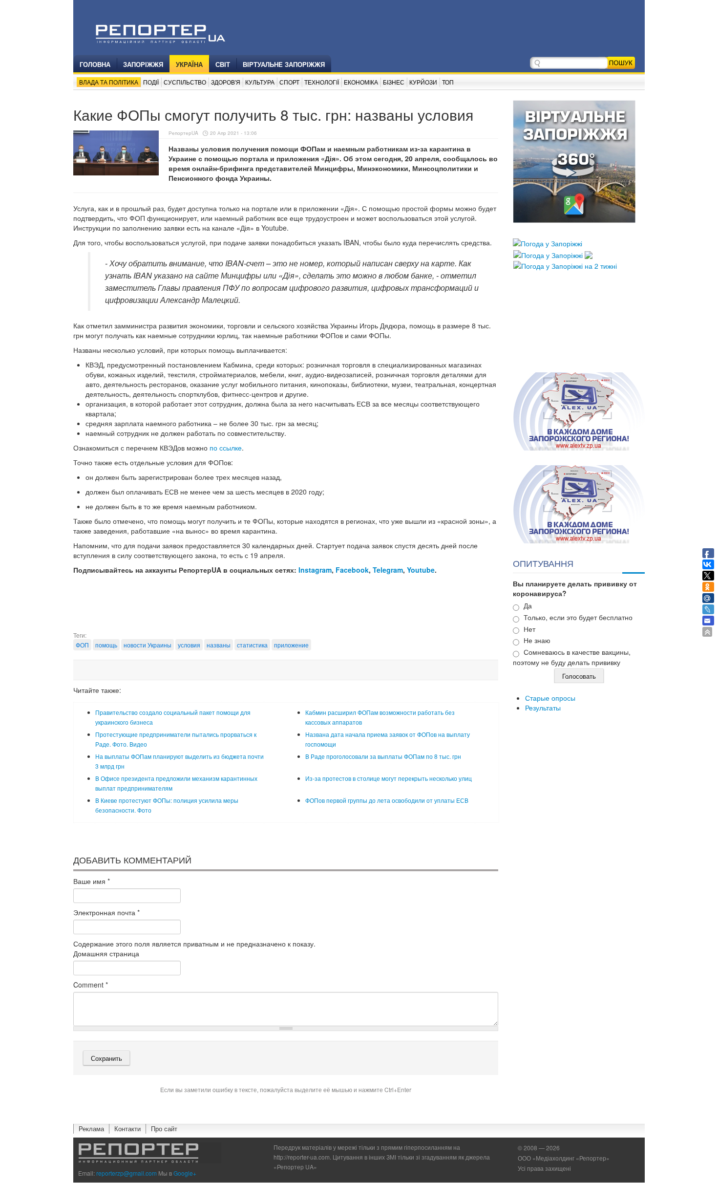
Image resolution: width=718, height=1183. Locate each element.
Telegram (388, 570)
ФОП (82, 645)
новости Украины (147, 645)
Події (151, 82)
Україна (189, 64)
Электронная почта (106, 912)
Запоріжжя (143, 64)
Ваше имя (91, 881)
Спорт (289, 82)
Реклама (91, 1128)
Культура (260, 82)
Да (528, 605)
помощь (106, 645)
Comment (90, 984)
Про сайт (164, 1128)
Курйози (423, 82)
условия (189, 645)
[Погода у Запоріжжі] (547, 242)
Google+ (184, 1173)
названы (219, 645)
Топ (448, 82)
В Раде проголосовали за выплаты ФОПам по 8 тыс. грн (383, 756)
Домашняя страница (106, 953)
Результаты (543, 707)
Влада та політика (108, 82)
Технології (321, 82)
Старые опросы (550, 698)
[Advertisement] (286, 606)
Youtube (421, 570)
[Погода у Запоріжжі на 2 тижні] (565, 265)
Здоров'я (225, 82)
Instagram (315, 570)
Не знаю (537, 640)
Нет (529, 629)
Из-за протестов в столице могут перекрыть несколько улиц (388, 778)
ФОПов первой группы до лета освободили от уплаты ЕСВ (386, 800)
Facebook (352, 570)
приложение (291, 645)
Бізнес (393, 82)
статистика (252, 645)
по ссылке (226, 447)
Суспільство (185, 82)
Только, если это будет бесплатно (578, 617)
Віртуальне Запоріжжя (284, 64)
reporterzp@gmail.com (126, 1173)
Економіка (361, 82)
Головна (95, 64)
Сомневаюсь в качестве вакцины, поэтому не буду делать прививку (572, 657)
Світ (222, 64)
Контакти (127, 1128)
